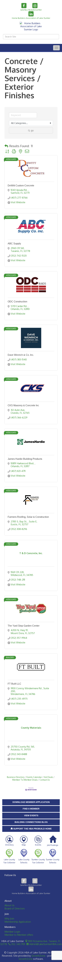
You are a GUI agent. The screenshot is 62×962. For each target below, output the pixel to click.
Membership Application (18, 921)
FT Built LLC (14, 683)
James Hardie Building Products (25, 459)
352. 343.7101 (18, 944)
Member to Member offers (19, 934)
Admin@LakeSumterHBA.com (45, 944)
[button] (6, 146)
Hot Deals (48, 777)
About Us (9, 905)
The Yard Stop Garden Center (23, 625)
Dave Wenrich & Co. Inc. (21, 355)
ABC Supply (14, 243)
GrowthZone (38, 955)
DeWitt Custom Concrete (21, 185)
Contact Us (45, 779)
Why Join (9, 918)
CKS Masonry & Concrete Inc (23, 405)
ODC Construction (17, 301)
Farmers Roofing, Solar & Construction (28, 517)
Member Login (12, 931)
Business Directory (16, 777)
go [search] (32, 130)
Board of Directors (15, 908)
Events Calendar (34, 777)
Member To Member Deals (25, 779)
